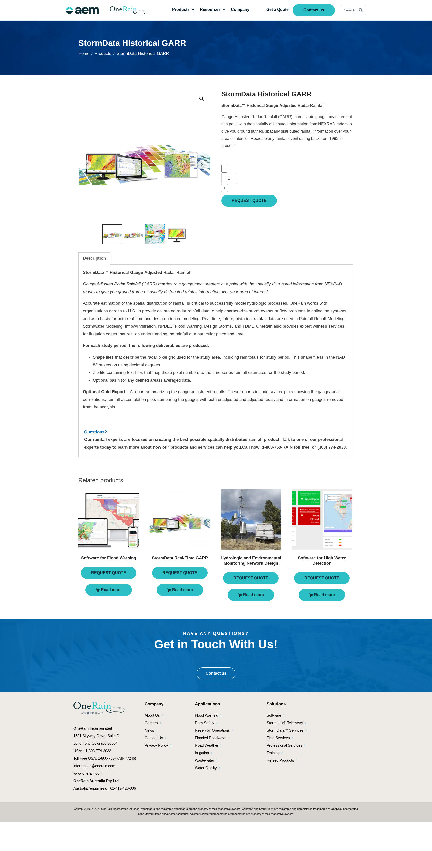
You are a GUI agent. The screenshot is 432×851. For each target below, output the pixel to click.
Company (240, 9)
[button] (201, 98)
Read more (111, 590)
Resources (210, 9)
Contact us (314, 10)
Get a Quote (277, 9)
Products (181, 9)
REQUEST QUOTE (249, 200)
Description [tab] (94, 258)
